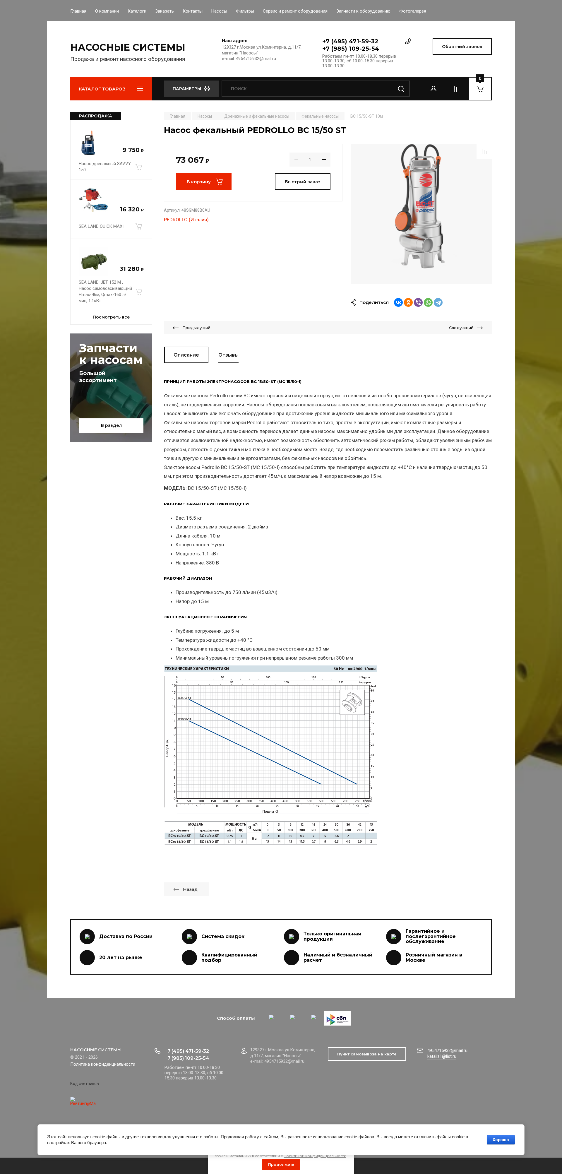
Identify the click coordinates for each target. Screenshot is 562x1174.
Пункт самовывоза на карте (367, 1054)
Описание (186, 355)
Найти (401, 89)
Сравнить (484, 151)
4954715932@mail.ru (447, 1050)
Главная (78, 11)
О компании (107, 11)
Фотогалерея (412, 11)
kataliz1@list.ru (441, 1056)
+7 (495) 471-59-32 (350, 41)
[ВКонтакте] (398, 302)
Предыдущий (196, 327)
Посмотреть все (111, 317)
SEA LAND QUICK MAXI (101, 226)
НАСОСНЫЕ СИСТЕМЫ (127, 47)
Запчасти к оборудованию (363, 11)
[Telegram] (438, 302)
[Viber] (418, 302)
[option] (421, 214)
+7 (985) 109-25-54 (350, 48)
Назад (190, 889)
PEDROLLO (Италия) (186, 220)
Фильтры (245, 11)
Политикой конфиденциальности (315, 1156)
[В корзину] (139, 166)
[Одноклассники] (408, 302)
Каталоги (137, 11)
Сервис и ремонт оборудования (295, 11)
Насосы (219, 11)
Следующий (461, 327)
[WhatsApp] (428, 302)
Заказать (164, 11)
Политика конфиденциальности (102, 1064)
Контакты (193, 11)
